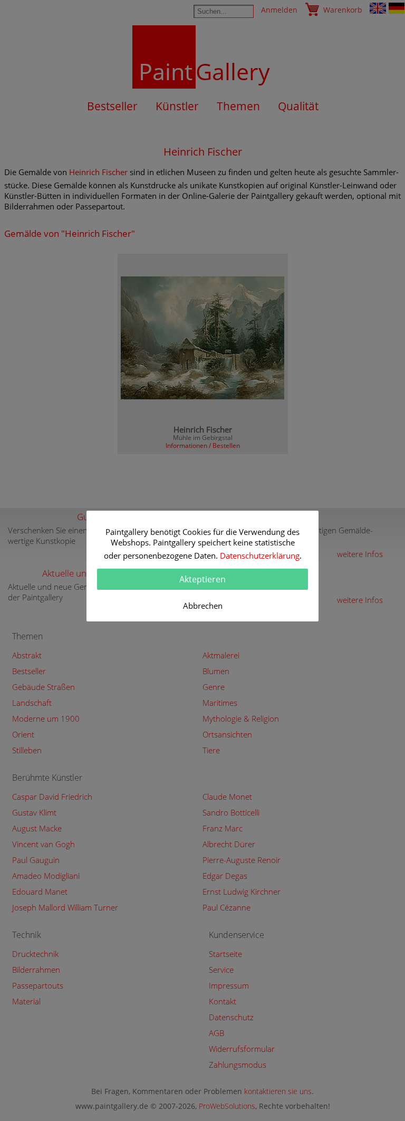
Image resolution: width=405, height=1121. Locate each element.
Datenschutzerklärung (260, 555)
